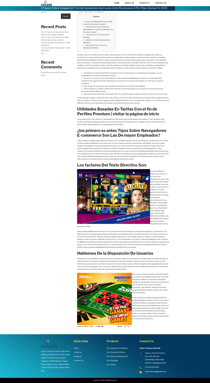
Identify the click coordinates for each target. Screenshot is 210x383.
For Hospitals (112, 360)
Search (43, 12)
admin (80, 12)
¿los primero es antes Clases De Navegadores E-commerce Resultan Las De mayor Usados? (98, 29)
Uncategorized (99, 12)
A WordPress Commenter (50, 72)
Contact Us (78, 360)
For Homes (111, 365)
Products (77, 356)
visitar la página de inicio (85, 148)
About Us (77, 352)
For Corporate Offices (116, 352)
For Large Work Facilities (117, 348)
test (42, 53)
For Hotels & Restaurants (117, 356)
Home (76, 348)
